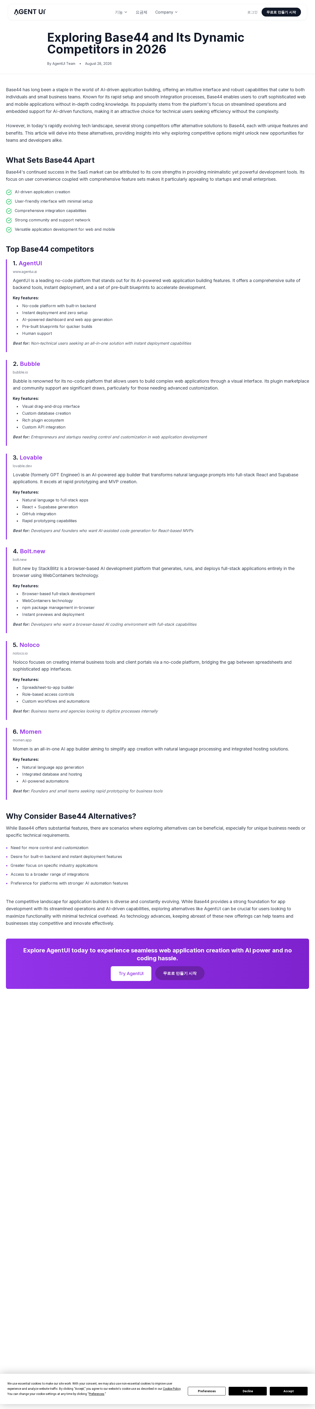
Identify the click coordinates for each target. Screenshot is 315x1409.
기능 (119, 12)
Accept (289, 1391)
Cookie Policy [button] (171, 1389)
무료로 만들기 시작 (281, 12)
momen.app (22, 740)
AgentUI (30, 263)
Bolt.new (32, 551)
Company (164, 12)
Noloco (29, 644)
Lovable (31, 457)
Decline (248, 1391)
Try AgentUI (131, 973)
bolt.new (20, 559)
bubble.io (20, 372)
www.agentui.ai (25, 271)
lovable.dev (22, 466)
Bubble (30, 363)
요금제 (141, 12)
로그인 (252, 12)
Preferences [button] (96, 1394)
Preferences (207, 1391)
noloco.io (20, 653)
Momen (31, 731)
